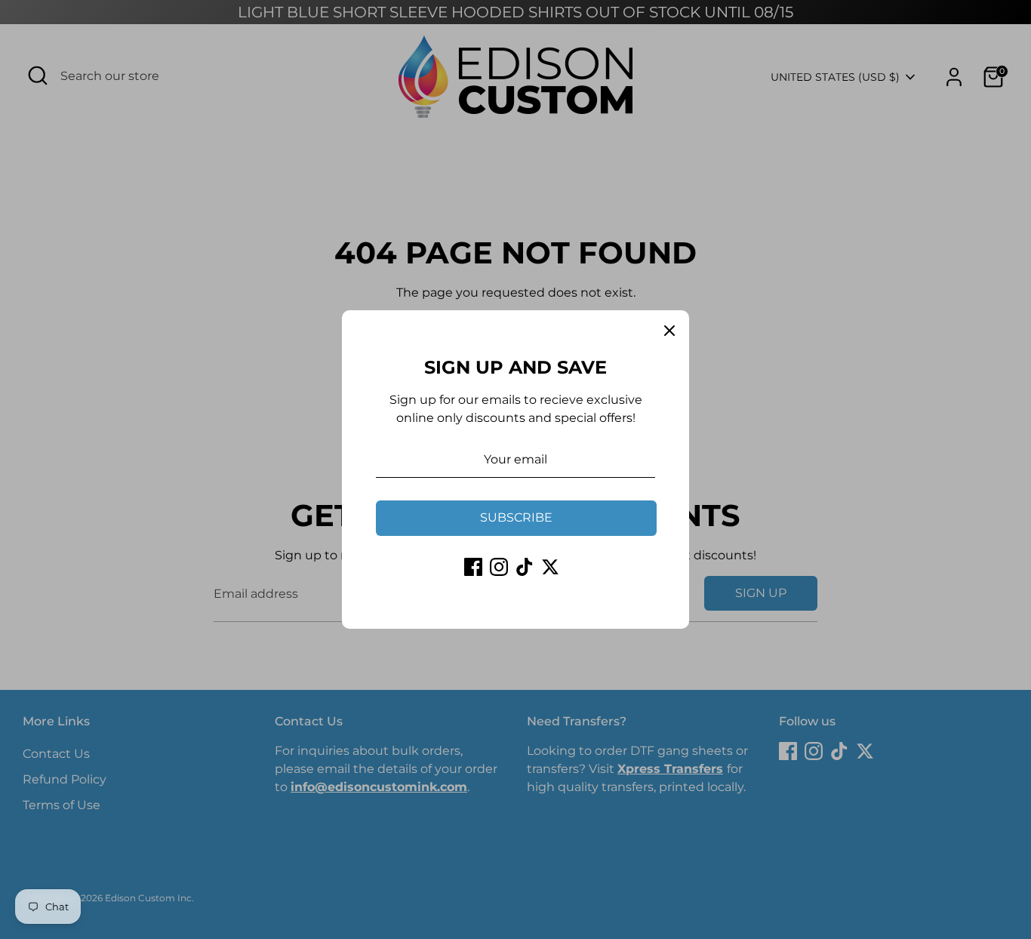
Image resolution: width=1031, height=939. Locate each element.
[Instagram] (499, 567)
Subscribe (516, 517)
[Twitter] (550, 567)
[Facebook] (473, 567)
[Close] (669, 329)
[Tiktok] (525, 567)
